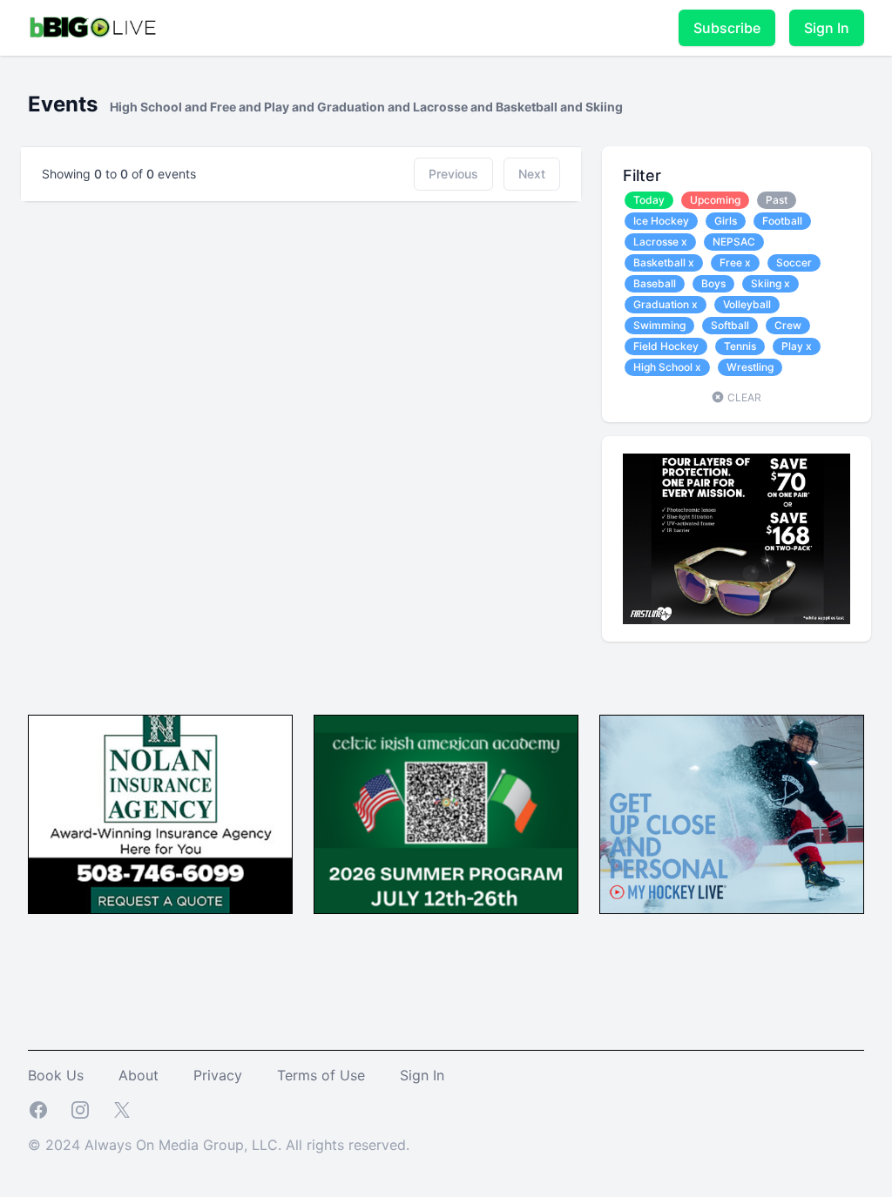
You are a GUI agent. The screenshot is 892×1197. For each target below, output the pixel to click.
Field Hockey (666, 346)
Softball (730, 325)
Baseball (654, 283)
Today (649, 199)
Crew (787, 325)
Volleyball (747, 304)
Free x (735, 262)
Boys (713, 283)
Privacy (217, 1075)
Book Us (56, 1075)
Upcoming (715, 199)
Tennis (740, 346)
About (138, 1075)
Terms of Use (321, 1075)
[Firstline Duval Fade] (736, 539)
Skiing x (770, 283)
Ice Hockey (661, 220)
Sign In (826, 28)
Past (776, 199)
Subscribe (726, 28)
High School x (667, 366)
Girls (725, 220)
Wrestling (750, 366)
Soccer (794, 262)
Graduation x (665, 304)
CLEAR (743, 397)
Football (782, 220)
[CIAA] (446, 814)
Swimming (659, 325)
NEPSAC (734, 241)
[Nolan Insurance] (160, 814)
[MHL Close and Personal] (731, 814)
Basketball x (663, 262)
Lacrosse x (660, 241)
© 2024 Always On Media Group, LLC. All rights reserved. (218, 1144)
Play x (796, 346)
